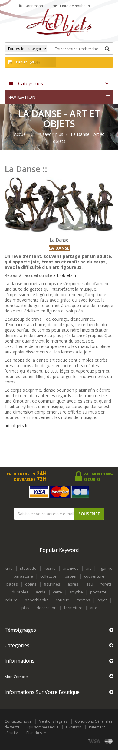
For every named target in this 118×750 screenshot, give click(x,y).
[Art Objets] (59, 22)
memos (83, 600)
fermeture (73, 607)
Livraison (73, 727)
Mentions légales (53, 721)
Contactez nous (18, 721)
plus (25, 607)
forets (106, 584)
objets (31, 584)
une (9, 568)
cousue (62, 600)
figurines (52, 584)
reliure (11, 600)
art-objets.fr (65, 275)
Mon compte (16, 676)
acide (41, 592)
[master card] (108, 741)
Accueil (21, 134)
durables (20, 592)
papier (71, 576)
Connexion (34, 6)
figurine (105, 568)
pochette (98, 592)
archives (71, 568)
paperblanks (36, 600)
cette (57, 592)
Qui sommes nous (42, 727)
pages (12, 584)
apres (72, 584)
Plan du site (36, 732)
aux (93, 607)
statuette (28, 568)
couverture (94, 576)
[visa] (94, 741)
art (88, 568)
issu (89, 584)
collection (48, 576)
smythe (76, 592)
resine (50, 568)
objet (102, 600)
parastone (23, 576)
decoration (47, 607)
